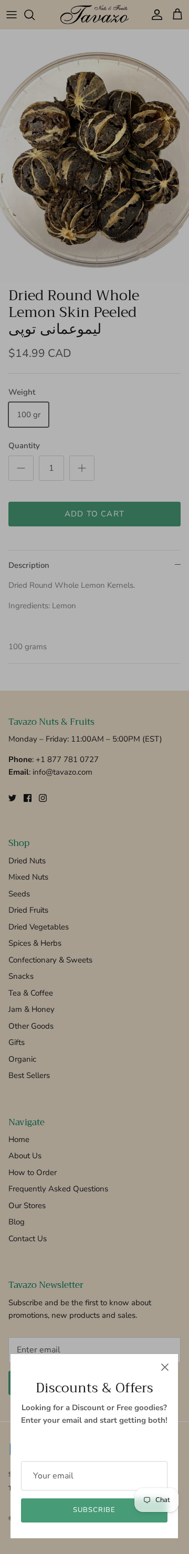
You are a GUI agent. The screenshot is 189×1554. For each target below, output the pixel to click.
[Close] (164, 1367)
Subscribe (94, 1510)
